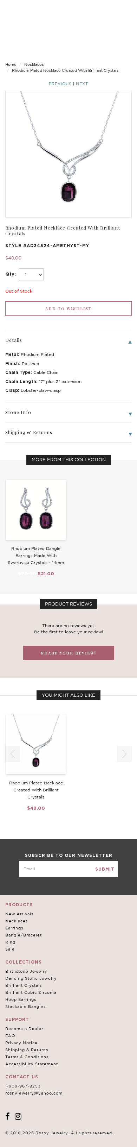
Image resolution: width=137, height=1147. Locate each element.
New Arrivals (19, 914)
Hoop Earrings (20, 999)
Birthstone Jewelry (26, 971)
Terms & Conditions (26, 1057)
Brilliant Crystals (23, 985)
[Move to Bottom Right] (61, 1142)
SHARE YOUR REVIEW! (68, 653)
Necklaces (34, 64)
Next (82, 84)
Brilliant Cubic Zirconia (31, 992)
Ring (10, 942)
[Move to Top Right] (61, 1138)
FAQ (10, 1036)
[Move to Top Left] (57, 1138)
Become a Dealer (24, 1029)
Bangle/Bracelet (23, 935)
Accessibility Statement (31, 1064)
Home (11, 64)
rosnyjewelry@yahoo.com (34, 1093)
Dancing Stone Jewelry (31, 978)
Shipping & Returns (26, 1050)
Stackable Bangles (25, 1006)
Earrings (14, 928)
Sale (10, 949)
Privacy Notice (21, 1043)
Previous (60, 84)
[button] (124, 754)
